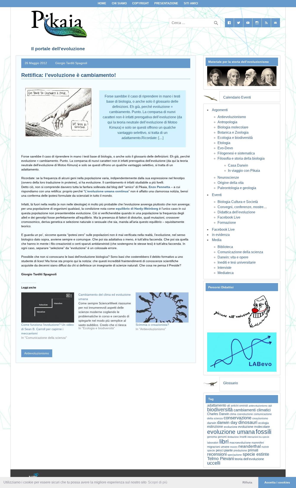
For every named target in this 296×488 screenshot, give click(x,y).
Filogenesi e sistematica (236, 153)
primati (253, 450)
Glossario (230, 383)
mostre (233, 447)
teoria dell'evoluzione (249, 459)
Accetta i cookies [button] (277, 482)
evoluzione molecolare (254, 426)
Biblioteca (225, 247)
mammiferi (258, 442)
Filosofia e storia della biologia (241, 158)
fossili (263, 431)
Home (102, 3)
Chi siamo (119, 3)
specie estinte (256, 454)
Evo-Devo (225, 148)
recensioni (217, 454)
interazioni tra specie (258, 437)
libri (224, 441)
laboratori (212, 442)
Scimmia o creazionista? (152, 324)
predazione (240, 450)
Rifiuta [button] (247, 482)
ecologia (263, 423)
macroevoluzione (240, 442)
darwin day (227, 422)
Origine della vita (231, 183)
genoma (212, 436)
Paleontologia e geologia (237, 188)
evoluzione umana (231, 432)
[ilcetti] (34, 476)
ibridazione (233, 437)
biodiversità (220, 409)
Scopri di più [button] (157, 482)
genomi (222, 436)
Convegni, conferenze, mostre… (242, 207)
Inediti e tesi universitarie (237, 262)
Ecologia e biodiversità (235, 137)
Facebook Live (229, 217)
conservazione (237, 417)
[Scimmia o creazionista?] (162, 307)
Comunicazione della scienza (240, 252)
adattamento (216, 405)
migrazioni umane (218, 446)
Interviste (224, 267)
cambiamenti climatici (252, 410)
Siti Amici (191, 3)
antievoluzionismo (258, 405)
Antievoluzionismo (36, 353)
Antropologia (227, 122)
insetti (243, 436)
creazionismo (260, 418)
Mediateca (226, 273)
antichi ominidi (239, 405)
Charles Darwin (218, 414)
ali (228, 405)
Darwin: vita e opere (233, 257)
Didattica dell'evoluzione (236, 212)
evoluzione (230, 426)
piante (228, 450)
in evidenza (221, 235)
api (270, 405)
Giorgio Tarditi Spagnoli (71, 63)
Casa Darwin (238, 165)
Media (216, 240)
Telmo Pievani (220, 458)
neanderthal (249, 446)
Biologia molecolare (233, 127)
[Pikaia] (58, 36)
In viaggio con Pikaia (244, 170)
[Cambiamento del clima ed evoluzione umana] (107, 313)
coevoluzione (245, 414)
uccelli (213, 463)
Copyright (140, 3)
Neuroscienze (228, 177)
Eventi (217, 195)
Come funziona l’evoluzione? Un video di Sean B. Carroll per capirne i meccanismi (47, 329)
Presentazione (166, 3)
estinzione (215, 426)
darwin (211, 423)
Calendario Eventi (237, 97)
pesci (219, 450)
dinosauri (247, 422)
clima (233, 414)
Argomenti (220, 110)
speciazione (235, 454)
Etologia (224, 143)
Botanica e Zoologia (233, 132)
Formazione (227, 222)
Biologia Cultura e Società (238, 202)
